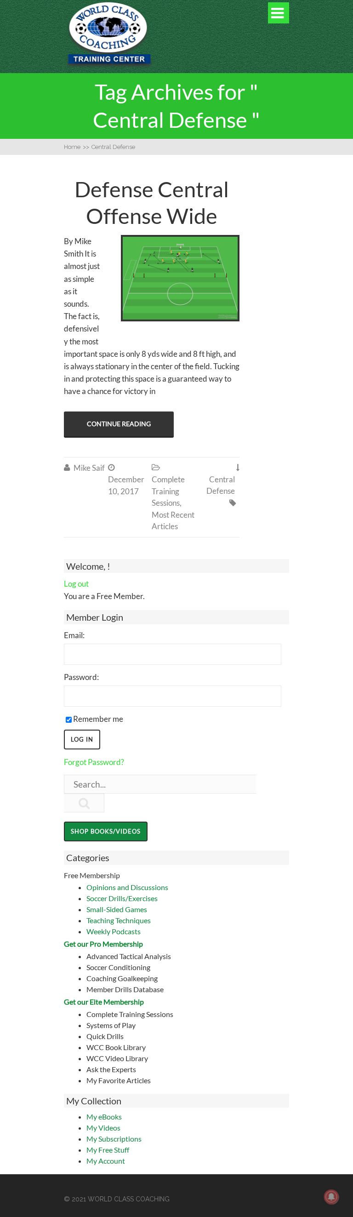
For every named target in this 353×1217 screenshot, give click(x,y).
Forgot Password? (94, 762)
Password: (81, 677)
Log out (76, 584)
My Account (105, 1160)
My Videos (103, 1127)
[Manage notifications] (331, 1196)
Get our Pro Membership (103, 943)
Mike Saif (89, 468)
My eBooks (104, 1116)
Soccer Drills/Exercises (122, 898)
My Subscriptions (114, 1138)
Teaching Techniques (118, 920)
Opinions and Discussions (127, 887)
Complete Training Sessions (168, 491)
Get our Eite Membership (104, 1001)
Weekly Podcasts (113, 931)
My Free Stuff (107, 1149)
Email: (74, 635)
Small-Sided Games (116, 909)
